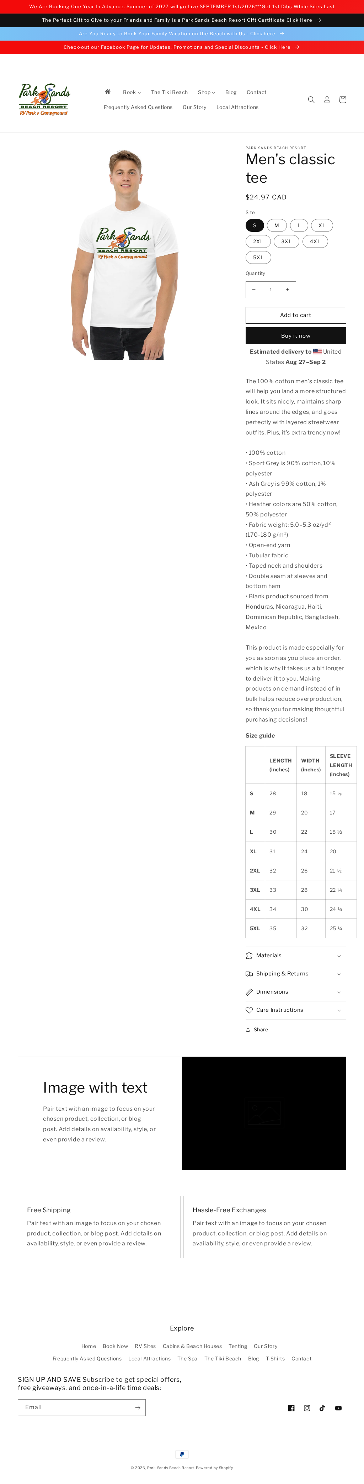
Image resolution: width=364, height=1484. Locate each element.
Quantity (256, 273)
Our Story (265, 1346)
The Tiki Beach (222, 1358)
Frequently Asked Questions (87, 1358)
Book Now (115, 1346)
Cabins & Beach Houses (192, 1346)
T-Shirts (275, 1358)
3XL (286, 241)
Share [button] (261, 1029)
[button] (311, 100)
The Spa (187, 1358)
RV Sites (145, 1346)
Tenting (238, 1346)
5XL (258, 257)
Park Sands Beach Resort (170, 1467)
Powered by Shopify (214, 1467)
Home (88, 1346)
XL (322, 225)
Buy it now (296, 336)
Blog (253, 1358)
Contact (301, 1358)
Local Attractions (149, 1358)
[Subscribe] (137, 1407)
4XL (315, 241)
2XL (258, 241)
